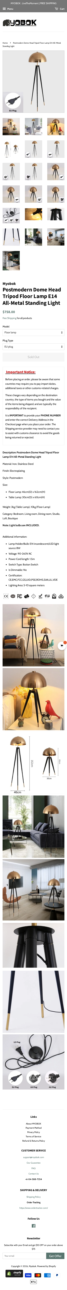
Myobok (32, 1266)
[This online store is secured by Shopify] (14, 1276)
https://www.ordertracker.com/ (33, 1208)
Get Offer (55, 1256)
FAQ (33, 1168)
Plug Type (8, 340)
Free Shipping (9, 318)
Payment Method (34, 1128)
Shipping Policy (33, 1197)
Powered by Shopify (46, 1266)
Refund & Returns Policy (33, 1141)
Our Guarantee (34, 1162)
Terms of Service (33, 1136)
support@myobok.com (33, 1157)
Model (6, 326)
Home (5, 43)
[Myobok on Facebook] (34, 1226)
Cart (61, 8)
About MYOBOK (33, 1123)
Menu (10, 8)
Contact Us (34, 1173)
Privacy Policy (33, 1132)
